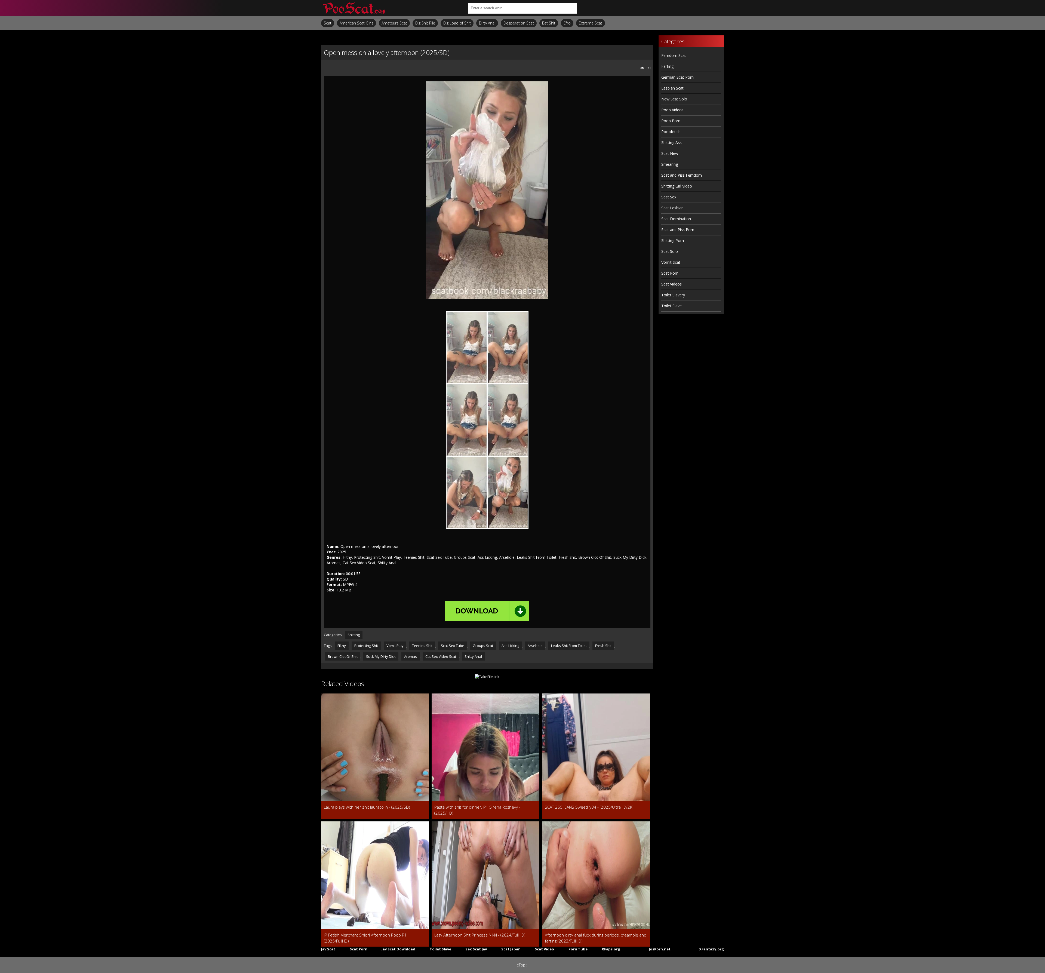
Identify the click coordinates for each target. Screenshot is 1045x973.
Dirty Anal (487, 23)
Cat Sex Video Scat (440, 656)
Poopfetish (671, 131)
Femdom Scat (673, 55)
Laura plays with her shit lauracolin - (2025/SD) (367, 807)
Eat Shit (548, 23)
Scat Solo (669, 251)
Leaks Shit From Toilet (569, 645)
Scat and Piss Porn (677, 229)
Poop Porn (670, 120)
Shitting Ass (671, 142)
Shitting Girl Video (676, 186)
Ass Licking (510, 645)
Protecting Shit (366, 645)
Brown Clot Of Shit (343, 656)
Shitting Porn (672, 240)
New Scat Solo (674, 99)
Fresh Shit (603, 645)
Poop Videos (672, 109)
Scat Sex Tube (452, 645)
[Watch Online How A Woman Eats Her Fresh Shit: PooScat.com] (353, 8)
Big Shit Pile (425, 23)
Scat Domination (676, 218)
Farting (667, 66)
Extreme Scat (590, 23)
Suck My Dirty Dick (381, 656)
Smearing (669, 164)
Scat (327, 23)
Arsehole (535, 645)
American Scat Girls (356, 23)
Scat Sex (668, 196)
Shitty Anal (473, 656)
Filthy (341, 645)
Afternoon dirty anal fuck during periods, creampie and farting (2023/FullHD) (595, 938)
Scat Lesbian (672, 207)
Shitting (354, 634)
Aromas (410, 656)
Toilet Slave (671, 305)
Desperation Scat (518, 23)
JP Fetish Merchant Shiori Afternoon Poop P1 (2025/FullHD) (365, 938)
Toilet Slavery (673, 294)
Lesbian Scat (672, 88)
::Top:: (522, 965)
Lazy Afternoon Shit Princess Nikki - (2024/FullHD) (479, 935)
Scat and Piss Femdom (681, 175)
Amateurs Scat (394, 23)
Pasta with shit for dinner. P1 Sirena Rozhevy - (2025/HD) (477, 810)
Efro (567, 23)
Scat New (669, 153)
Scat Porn (669, 273)
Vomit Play (395, 645)
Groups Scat (483, 645)
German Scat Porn (677, 77)
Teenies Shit (422, 645)
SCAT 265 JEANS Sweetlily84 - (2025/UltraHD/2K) (589, 807)
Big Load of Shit (457, 23)
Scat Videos (671, 284)
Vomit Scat (670, 262)
